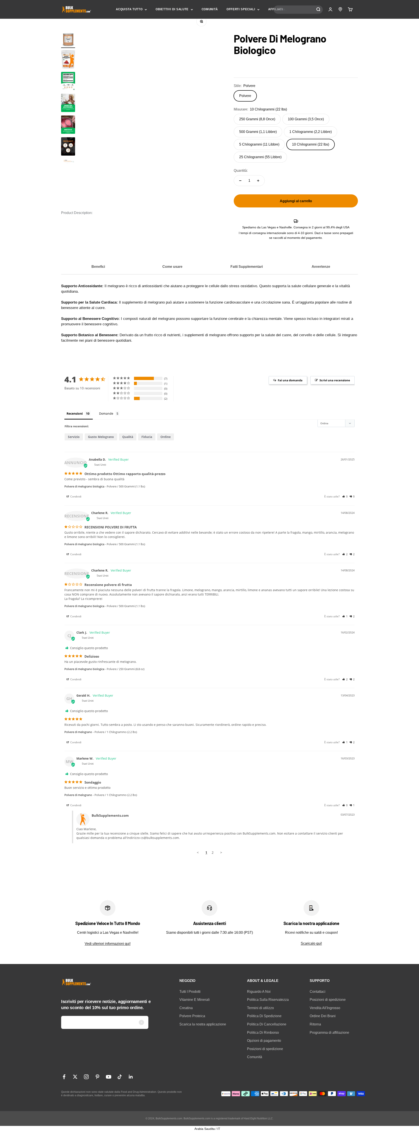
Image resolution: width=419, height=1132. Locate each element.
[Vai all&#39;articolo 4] (68, 125)
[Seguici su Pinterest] (97, 1077)
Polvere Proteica (192, 1016)
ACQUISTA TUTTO (129, 9)
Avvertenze (321, 266)
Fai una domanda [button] (290, 380)
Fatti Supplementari (246, 266)
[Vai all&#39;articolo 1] (68, 40)
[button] (344, 496)
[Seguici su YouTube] (109, 1077)
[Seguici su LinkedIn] (131, 1077)
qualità (127, 437)
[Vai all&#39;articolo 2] (68, 82)
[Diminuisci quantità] (240, 180)
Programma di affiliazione (329, 1032)
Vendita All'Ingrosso (325, 1008)
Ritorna (315, 1024)
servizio (74, 437)
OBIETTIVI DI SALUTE (172, 9)
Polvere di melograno (78, 732)
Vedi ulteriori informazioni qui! (108, 943)
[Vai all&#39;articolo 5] (68, 147)
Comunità (254, 1057)
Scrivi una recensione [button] (334, 380)
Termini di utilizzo (260, 1008)
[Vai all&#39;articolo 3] (68, 103)
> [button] (221, 852)
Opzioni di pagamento (264, 1040)
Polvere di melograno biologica (84, 486)
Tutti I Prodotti (190, 991)
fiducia (146, 437)
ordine (165, 437)
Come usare (172, 266)
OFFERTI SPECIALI (241, 9)
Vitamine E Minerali (194, 999)
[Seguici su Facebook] (64, 1077)
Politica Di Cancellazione (266, 1024)
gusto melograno (101, 437)
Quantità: (241, 170)
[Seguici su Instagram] (86, 1077)
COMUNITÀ (210, 9)
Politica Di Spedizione (264, 1016)
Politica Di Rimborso (263, 1032)
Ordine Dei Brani (323, 1016)
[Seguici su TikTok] (120, 1077)
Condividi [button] (75, 496)
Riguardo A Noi (259, 991)
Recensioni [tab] (75, 413)
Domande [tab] (106, 413)
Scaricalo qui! (311, 943)
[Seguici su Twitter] (75, 1077)
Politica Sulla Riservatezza (268, 999)
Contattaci (317, 991)
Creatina (186, 1008)
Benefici (98, 266)
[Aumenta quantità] (258, 180)
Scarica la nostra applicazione (202, 1024)
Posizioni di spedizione (265, 1049)
